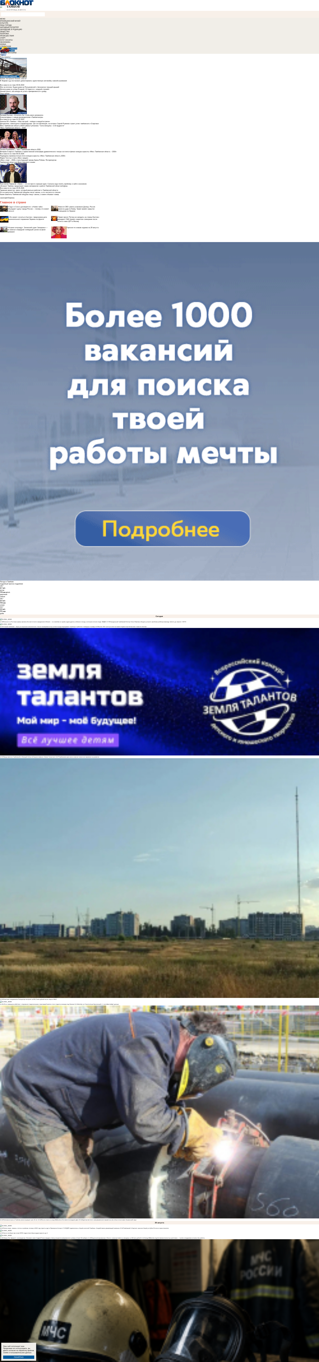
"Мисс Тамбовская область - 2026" (13, 128)
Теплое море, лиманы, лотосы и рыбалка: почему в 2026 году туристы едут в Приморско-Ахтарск (32, 1228)
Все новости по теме (8, 85)
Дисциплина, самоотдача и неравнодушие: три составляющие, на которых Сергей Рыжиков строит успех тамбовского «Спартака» (49, 124)
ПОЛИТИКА (4, 34)
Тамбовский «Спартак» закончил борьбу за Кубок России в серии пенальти (146, 1228)
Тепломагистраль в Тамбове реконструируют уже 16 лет (20, 1220)
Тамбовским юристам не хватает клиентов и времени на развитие (79, 757)
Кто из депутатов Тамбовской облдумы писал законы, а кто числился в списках (30, 192)
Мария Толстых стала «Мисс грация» (14, 158)
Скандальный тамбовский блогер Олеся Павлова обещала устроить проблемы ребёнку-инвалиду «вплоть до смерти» (146, 621)
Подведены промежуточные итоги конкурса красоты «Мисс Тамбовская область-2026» (32, 156)
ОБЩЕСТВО (4, 31)
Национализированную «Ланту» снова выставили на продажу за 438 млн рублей (116, 1238)
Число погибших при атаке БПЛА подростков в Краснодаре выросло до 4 (25, 1233)
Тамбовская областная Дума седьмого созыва (17, 162)
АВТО (13, 51)
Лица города (4, 93)
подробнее (19, 584)
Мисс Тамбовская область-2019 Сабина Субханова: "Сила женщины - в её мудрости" (32, 126)
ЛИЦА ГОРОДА (6, 25)
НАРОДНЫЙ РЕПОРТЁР (9, 27)
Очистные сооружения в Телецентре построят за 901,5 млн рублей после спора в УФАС (30, 999)
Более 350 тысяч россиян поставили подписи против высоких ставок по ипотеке (123, 626)
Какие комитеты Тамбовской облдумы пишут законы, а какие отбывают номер (29, 194)
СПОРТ (2, 38)
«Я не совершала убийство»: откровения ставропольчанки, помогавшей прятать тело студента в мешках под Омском (38, 1004)
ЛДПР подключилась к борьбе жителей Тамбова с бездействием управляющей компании (93, 1228)
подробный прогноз (7, 584)
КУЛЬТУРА (4, 23)
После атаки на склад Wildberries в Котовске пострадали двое (60, 1220)
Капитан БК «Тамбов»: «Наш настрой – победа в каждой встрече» (25, 121)
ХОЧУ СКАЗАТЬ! (6, 40)
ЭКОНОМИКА (5, 42)
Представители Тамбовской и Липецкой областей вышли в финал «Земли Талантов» (29, 757)
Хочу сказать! (5, 57)
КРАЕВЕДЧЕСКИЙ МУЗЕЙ (10, 21)
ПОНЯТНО (19, 1357)
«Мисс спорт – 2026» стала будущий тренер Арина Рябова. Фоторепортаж (28, 160)
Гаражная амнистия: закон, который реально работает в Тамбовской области (29, 190)
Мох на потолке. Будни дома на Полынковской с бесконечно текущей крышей (29, 87)
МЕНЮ (2, 19)
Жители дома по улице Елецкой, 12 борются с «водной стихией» (24, 89)
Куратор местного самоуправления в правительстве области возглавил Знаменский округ (109, 1220)
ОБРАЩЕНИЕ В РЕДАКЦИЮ (11, 29)
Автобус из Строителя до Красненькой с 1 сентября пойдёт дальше (98, 1004)
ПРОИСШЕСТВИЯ (7, 36)
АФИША (3, 44)
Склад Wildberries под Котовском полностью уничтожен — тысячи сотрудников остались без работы (174, 1238)
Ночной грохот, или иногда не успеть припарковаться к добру (23, 91)
